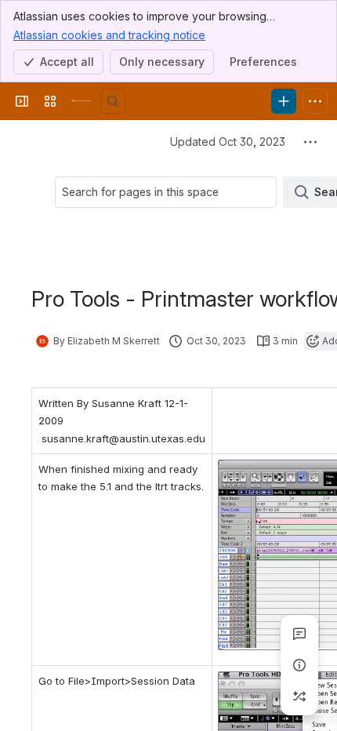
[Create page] (299, 696)
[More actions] (310, 142)
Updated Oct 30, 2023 (227, 141)
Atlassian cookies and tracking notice (109, 35)
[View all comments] (299, 633)
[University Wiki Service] (81, 101)
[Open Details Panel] (299, 665)
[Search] (112, 101)
